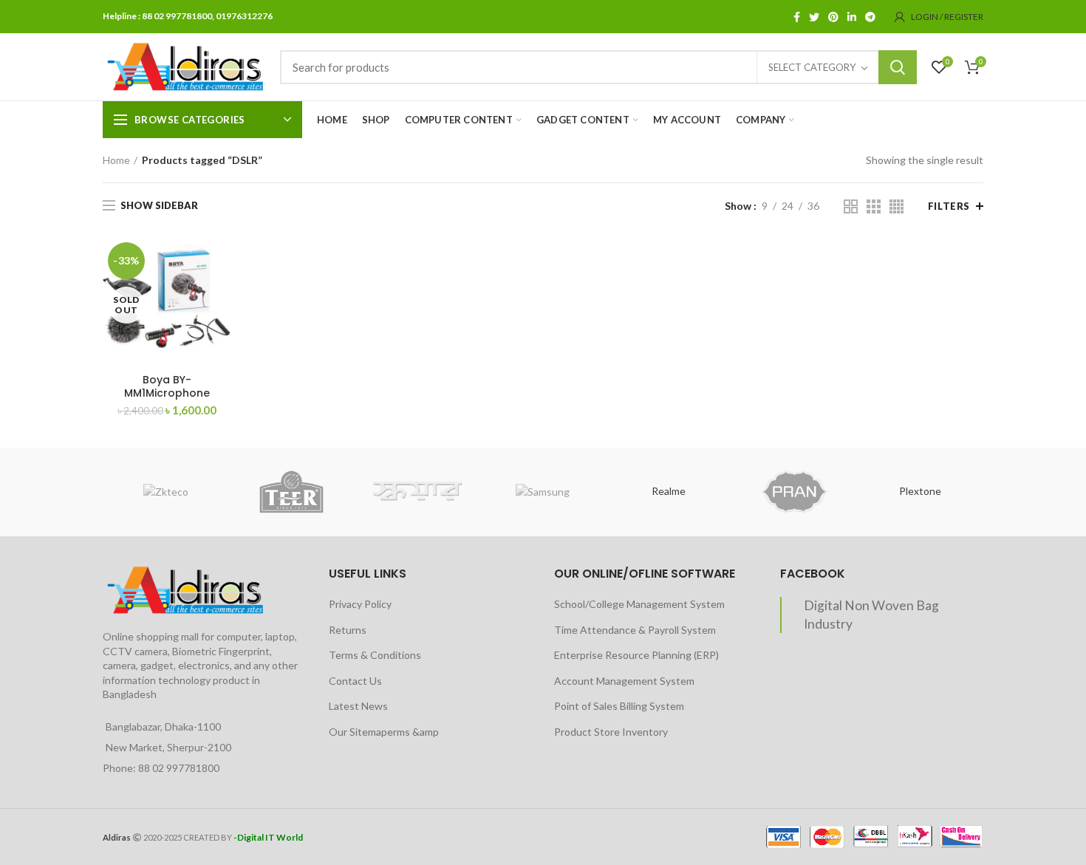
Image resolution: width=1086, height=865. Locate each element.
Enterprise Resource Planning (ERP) (636, 655)
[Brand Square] (417, 492)
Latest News (358, 706)
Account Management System (624, 680)
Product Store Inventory (611, 731)
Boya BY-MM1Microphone (167, 386)
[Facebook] (797, 17)
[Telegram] (870, 17)
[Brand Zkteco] (165, 492)
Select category (812, 67)
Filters (949, 206)
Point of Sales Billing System (619, 706)
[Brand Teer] (291, 492)
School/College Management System (639, 604)
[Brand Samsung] (543, 492)
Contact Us (355, 680)
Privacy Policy (360, 604)
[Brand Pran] (794, 492)
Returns (347, 629)
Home (116, 160)
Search (897, 67)
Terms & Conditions (375, 655)
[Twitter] (814, 17)
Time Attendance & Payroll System (635, 629)
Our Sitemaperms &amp (384, 731)
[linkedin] (852, 17)
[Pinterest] (833, 17)
